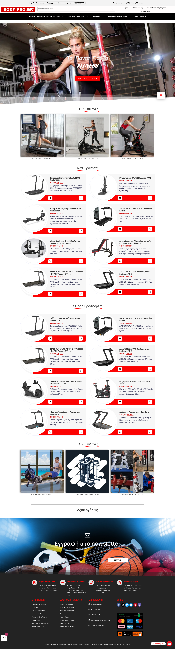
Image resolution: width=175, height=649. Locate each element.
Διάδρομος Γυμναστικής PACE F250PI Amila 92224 (65, 179)
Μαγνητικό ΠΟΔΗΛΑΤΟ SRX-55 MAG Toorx (134, 382)
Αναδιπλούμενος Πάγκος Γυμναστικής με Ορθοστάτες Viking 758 (135, 242)
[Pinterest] (135, 605)
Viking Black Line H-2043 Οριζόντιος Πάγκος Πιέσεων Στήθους (65, 242)
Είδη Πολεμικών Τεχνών (77, 16)
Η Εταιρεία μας (138, 8)
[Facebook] (119, 605)
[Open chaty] (169, 643)
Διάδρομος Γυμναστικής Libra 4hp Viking (136, 412)
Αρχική (126, 8)
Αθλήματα (96, 16)
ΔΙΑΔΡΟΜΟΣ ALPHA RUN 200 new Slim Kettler (135, 209)
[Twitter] (127, 605)
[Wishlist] (81, 198)
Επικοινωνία (145, 11)
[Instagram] (123, 605)
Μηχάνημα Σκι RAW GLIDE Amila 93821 (135, 178)
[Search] (112, 9)
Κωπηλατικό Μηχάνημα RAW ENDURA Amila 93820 (65, 209)
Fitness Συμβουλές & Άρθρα (156, 8)
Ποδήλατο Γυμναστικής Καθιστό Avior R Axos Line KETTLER (66, 382)
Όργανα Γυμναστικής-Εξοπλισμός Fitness (45, 16)
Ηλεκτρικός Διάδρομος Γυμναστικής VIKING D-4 (65, 413)
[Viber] (139, 605)
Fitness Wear (139, 16)
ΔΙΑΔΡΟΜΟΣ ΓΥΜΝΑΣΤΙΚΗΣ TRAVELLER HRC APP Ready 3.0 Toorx (66, 273)
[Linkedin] (131, 605)
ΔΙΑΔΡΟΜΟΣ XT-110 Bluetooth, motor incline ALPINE (134, 273)
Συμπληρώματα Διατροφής (117, 16)
